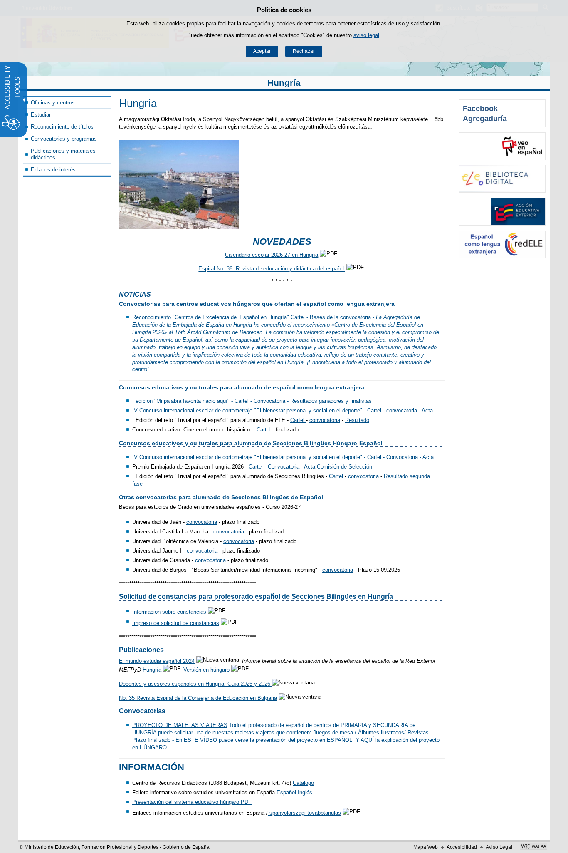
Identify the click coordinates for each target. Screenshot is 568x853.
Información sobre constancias (169, 612)
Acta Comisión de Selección (338, 467)
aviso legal (366, 35)
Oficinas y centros (53, 102)
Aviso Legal (499, 847)
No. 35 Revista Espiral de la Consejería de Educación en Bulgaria (198, 698)
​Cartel (242, 401)
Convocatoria (269, 401)
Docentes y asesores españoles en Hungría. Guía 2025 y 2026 (195, 684)
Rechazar (304, 51)
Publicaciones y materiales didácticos (63, 154)
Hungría (284, 82)
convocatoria (401, 410)
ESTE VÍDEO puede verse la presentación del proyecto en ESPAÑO (266, 740)
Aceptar (262, 51)
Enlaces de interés (53, 169)
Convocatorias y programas (64, 139)
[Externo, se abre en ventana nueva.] (502, 146)
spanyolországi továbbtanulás (304, 813)
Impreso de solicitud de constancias (175, 623)
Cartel (298, 317)
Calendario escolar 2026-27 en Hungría (271, 255)
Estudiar (41, 115)
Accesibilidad (462, 847)
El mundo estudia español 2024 (157, 661)
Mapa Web (425, 847)
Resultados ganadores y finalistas (331, 401)
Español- (287, 792)
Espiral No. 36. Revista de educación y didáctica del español (271, 269)
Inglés (305, 792)
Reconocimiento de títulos (62, 127)
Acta (427, 410)
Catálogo (303, 783)
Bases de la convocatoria (340, 317)
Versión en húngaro (206, 670)
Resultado (357, 420)
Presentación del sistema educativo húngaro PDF (192, 802)
